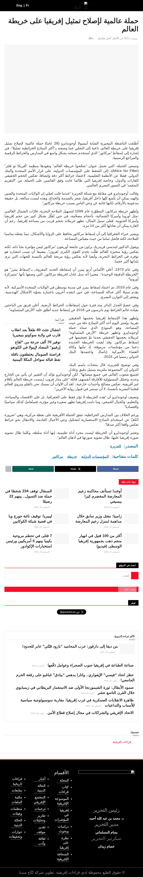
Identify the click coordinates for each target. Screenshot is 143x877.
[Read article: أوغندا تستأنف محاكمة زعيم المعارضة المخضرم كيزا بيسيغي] (131, 493)
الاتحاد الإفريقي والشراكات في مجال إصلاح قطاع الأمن (90, 713)
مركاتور (57, 457)
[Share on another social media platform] (8, 469)
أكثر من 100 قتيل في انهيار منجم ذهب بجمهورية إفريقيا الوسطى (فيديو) (100, 541)
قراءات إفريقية (68, 872)
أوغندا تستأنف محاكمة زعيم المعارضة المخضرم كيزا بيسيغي (100, 496)
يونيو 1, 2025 (130, 38)
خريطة (72, 457)
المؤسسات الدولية (95, 457)
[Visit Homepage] (81, 5)
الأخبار (116, 38)
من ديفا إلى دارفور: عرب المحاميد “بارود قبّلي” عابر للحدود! (70, 646)
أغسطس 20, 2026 (112, 507)
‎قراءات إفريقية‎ (122, 741)
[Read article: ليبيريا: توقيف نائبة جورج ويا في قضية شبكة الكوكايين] (61, 518)
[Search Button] (6, 5)
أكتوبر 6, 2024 (38, 666)
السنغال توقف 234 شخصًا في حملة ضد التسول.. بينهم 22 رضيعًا (28, 496)
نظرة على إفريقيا (64, 842)
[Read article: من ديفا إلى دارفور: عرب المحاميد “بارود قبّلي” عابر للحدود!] (127, 649)
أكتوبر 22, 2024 (110, 681)
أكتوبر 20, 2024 (88, 693)
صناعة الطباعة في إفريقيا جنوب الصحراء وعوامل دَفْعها (91, 665)
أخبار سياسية (104, 38)
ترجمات (40, 809)
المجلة (64, 780)
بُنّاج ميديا (26, 872)
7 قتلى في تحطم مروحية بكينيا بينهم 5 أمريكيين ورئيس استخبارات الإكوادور (29, 541)
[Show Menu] (135, 5)
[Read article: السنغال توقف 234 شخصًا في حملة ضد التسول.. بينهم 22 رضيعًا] (61, 493)
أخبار (42, 779)
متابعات (17, 790)
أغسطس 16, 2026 (108, 652)
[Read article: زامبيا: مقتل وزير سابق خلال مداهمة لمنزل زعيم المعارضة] (131, 518)
